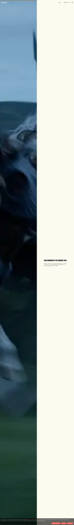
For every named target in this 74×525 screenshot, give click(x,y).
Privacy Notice (32, 519)
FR (61, 2)
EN (59, 2)
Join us (65, 2)
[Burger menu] (72, 2)
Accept (63, 523)
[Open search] (69, 2)
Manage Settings (55, 523)
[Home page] (4, 2)
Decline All (70, 523)
